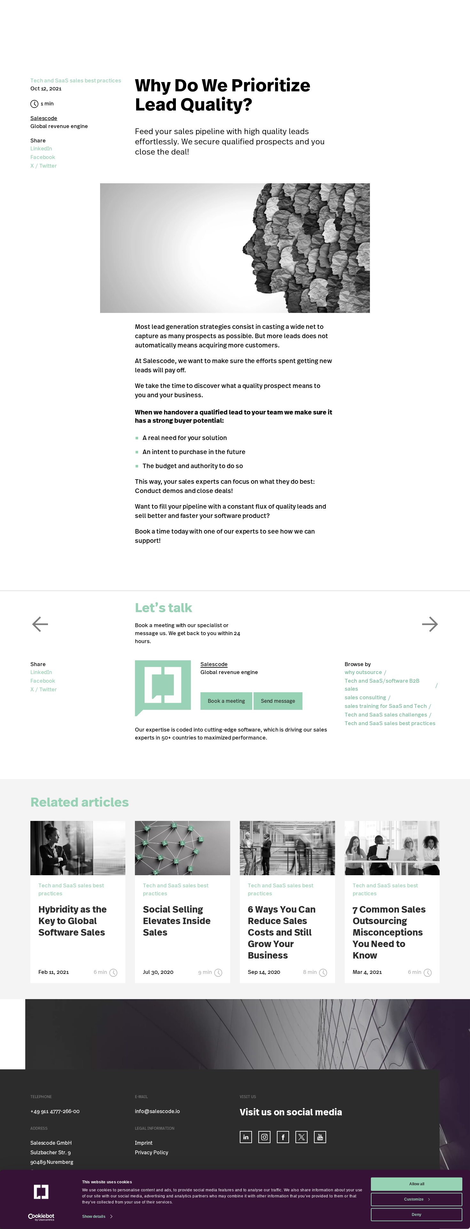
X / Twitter (43, 166)
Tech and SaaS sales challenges (386, 714)
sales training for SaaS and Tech (386, 706)
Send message (278, 701)
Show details (94, 1216)
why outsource (363, 672)
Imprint (144, 1143)
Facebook (43, 157)
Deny (416, 1214)
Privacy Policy (151, 1152)
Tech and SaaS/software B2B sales (382, 685)
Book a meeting (226, 701)
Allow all (416, 1184)
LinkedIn (41, 148)
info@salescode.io (157, 1111)
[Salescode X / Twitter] (301, 1137)
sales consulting (365, 697)
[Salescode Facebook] (283, 1137)
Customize (414, 1199)
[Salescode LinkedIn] (246, 1137)
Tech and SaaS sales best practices (390, 723)
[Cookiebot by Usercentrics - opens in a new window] (41, 1217)
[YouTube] (320, 1137)
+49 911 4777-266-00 (55, 1111)
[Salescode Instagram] (264, 1137)
